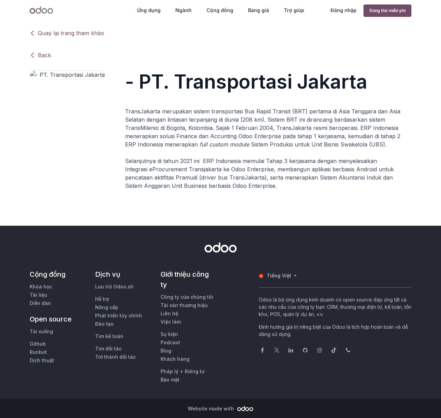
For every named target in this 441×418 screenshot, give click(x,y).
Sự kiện (169, 334)
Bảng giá (258, 10)
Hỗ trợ (102, 299)
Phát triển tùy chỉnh (118, 315)
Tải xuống (41, 331)
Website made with (211, 408)
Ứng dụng (149, 10)
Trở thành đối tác (115, 357)
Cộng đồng (219, 10)
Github (38, 344)
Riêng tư (195, 371)
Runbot (38, 352)
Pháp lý (169, 371)
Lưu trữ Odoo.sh (114, 286)
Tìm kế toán (109, 336)
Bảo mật (170, 380)
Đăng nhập (343, 10)
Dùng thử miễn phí (387, 10)
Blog (166, 351)
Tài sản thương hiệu (184, 305)
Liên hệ (169, 313)
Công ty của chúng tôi (187, 297)
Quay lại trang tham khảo (71, 33)
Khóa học (41, 286)
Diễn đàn (40, 303)
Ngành (183, 10)
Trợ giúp (294, 10)
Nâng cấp (106, 307)
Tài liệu (38, 295)
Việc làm (171, 322)
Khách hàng (175, 359)
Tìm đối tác (108, 348)
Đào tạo (104, 324)
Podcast (170, 342)
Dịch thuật (42, 360)
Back (44, 55)
